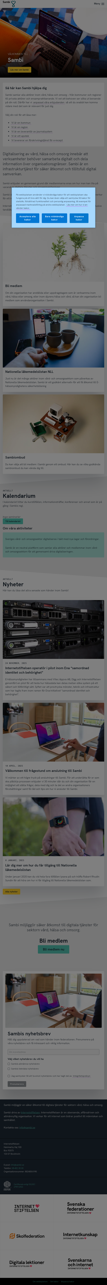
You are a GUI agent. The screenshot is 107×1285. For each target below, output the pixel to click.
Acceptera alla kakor (28, 218)
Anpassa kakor (79, 218)
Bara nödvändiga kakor (54, 218)
